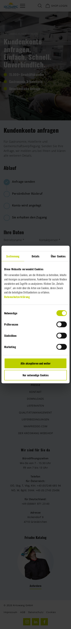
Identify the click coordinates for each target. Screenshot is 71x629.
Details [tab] (36, 256)
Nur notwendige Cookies (36, 375)
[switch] (61, 324)
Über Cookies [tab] (58, 256)
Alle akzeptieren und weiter (36, 363)
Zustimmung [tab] (12, 256)
